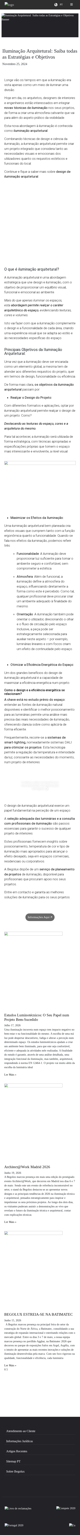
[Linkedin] (49, 1390)
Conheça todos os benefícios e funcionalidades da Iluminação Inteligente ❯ (40, 785)
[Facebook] (31, 1390)
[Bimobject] (68, 1390)
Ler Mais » (10, 1074)
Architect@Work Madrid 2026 (27, 1167)
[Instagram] (12, 1390)
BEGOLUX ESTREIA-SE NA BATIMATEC (38, 1314)
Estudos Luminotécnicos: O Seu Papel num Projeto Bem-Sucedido (36, 1017)
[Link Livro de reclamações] (18, 1510)
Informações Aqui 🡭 (40, 917)
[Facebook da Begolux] (15, 1488)
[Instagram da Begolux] (36, 1488)
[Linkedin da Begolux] (57, 1488)
